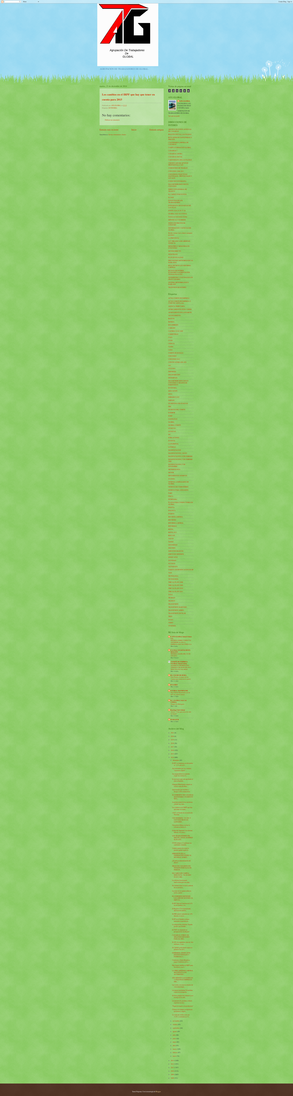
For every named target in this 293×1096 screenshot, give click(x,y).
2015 (172, 754)
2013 (172, 1060)
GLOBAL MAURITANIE (179, 691)
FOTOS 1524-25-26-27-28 (177, 210)
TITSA (170, 594)
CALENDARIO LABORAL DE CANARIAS (178, 143)
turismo (170, 619)
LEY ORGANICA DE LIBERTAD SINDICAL (179, 242)
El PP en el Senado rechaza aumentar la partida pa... (180, 920)
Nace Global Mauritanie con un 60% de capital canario (180, 693)
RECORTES (172, 520)
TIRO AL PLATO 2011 (175, 591)
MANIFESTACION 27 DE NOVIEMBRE (176, 465)
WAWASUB (175, 719)
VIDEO (170, 623)
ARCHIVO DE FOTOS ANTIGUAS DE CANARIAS (179, 130)
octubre (175, 1024)
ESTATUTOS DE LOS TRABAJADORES (175, 201)
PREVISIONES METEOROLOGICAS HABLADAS (180, 261)
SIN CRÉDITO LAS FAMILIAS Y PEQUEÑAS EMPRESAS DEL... (182, 980)
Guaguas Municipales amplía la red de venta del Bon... (182, 785)
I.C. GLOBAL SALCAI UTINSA (178, 701)
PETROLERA (172, 499)
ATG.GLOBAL (185, 101)
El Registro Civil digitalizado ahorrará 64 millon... (181, 910)
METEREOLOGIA (174, 469)
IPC (169, 434)
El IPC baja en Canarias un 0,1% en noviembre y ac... (182, 904)
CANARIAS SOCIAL (175, 157)
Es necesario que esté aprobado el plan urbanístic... (182, 780)
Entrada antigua (156, 129)
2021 (172, 733)
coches (170, 350)
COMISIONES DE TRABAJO (178, 168)
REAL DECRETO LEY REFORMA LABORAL (179, 266)
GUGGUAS (172, 431)
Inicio (134, 129)
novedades (171, 479)
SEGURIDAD (172, 545)
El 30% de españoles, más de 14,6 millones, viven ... (182, 943)
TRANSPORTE (173, 604)
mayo (174, 1042)
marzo (175, 1049)
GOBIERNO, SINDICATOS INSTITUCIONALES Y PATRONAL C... (181, 955)
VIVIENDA (172, 626)
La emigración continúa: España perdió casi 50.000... (182, 925)
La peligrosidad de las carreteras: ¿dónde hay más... (182, 803)
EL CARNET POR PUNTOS (177, 194)
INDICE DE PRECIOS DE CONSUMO (176, 224)
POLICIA (171, 507)
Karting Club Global (178, 710)
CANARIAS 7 (173, 150)
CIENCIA (171, 343)
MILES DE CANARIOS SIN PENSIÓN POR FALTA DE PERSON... (181, 868)
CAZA (170, 337)
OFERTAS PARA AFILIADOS (178, 490)
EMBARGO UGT (173, 397)
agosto (175, 1031)
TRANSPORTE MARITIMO (177, 607)
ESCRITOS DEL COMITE (176, 409)
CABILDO (171, 328)
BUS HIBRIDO (173, 325)
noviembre (176, 1021)
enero (175, 1056)
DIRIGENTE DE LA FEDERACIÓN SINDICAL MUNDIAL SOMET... (181, 855)
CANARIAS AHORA (175, 154)
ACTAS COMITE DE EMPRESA (178, 298)
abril (174, 1045)
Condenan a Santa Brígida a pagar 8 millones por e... (181, 961)
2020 (172, 736)
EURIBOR (171, 413)
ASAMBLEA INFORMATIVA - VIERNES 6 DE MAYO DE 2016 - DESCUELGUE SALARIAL (181, 667)
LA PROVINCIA (173, 238)
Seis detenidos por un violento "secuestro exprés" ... (181, 769)
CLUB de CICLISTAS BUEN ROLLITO (180, 651)
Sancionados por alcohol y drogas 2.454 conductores (181, 790)
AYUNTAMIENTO (174, 315)
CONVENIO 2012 (174, 359)
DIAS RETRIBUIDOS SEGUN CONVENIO (178, 185)
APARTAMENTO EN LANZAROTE (180, 312)
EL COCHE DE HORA (179, 675)
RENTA (170, 529)
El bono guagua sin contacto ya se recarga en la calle (182, 996)
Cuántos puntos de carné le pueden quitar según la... (180, 849)
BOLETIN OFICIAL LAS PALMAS (179, 134)
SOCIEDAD (172, 560)
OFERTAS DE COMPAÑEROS (178, 487)
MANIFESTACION (174, 450)
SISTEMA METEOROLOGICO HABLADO (178, 283)
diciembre (176, 760)
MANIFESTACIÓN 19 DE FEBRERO (180, 456)
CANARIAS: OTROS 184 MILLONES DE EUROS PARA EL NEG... (181, 937)
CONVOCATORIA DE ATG (177, 362)
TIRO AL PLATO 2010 (175, 588)
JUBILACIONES (173, 437)
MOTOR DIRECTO (174, 251)
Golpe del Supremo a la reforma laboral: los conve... (182, 831)
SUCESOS (171, 563)
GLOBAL (171, 422)
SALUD (171, 538)
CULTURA (171, 368)
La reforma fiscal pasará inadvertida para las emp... (181, 881)
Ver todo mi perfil (174, 116)
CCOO (170, 340)
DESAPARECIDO (174, 375)
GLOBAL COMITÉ (174, 425)
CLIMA (170, 346)
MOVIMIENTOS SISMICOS (177, 475)
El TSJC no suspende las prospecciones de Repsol (180, 931)
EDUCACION (172, 391)
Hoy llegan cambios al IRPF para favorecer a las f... (182, 966)
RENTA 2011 (172, 532)
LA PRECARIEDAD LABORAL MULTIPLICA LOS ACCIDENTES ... (182, 972)
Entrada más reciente (109, 129)
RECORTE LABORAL (175, 517)
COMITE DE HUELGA (175, 353)
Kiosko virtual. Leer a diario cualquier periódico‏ (180, 234)
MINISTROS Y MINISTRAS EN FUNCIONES (179, 247)
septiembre (176, 1028)
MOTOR (171, 472)
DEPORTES (172, 371)
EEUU (170, 394)
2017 (172, 747)
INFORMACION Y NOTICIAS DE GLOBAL (179, 229)
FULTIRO (174, 685)
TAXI (170, 573)
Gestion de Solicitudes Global (177, 217)
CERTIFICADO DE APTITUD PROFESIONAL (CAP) (178, 164)
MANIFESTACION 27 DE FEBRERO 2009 (180, 460)
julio (174, 1035)
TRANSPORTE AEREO (176, 610)
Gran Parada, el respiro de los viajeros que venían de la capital (181, 678)
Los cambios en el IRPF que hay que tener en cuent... (182, 808)
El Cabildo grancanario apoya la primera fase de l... (182, 948)
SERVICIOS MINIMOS (176, 554)
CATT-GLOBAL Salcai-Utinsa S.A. (181, 637)
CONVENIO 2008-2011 (176, 171)
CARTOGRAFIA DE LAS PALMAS (180, 160)
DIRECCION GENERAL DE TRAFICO (177, 190)
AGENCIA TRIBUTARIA (176, 306)
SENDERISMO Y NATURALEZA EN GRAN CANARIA (180, 278)
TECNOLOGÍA (173, 579)
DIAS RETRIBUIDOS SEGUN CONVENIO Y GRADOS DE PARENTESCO (178, 383)
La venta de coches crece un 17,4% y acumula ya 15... (181, 1016)
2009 (172, 1074)
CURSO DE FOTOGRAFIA (177, 181)
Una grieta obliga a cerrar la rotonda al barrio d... (181, 826)
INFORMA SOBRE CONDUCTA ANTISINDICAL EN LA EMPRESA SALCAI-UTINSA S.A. (181, 642)
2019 (172, 740)
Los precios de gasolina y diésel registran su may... (182, 1002)
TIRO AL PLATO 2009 (175, 585)
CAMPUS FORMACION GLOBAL (179, 147)
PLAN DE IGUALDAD (175, 257)
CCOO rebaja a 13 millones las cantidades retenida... (182, 844)
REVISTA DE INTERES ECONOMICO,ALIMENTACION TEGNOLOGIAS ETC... (179, 272)
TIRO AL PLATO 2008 (175, 582)
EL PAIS (171, 197)
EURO (170, 416)
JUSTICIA (171, 441)
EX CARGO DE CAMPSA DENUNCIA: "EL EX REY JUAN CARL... (181, 875)
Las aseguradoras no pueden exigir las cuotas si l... (181, 775)
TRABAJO (171, 598)
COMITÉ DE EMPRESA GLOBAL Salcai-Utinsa (179, 663)
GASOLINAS (172, 419)
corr (169, 365)
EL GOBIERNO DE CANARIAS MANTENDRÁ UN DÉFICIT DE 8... (182, 797)
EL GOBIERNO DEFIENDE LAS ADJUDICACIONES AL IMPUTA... (182, 898)
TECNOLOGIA (173, 576)
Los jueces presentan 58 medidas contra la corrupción (182, 991)
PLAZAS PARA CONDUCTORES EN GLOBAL (180, 503)
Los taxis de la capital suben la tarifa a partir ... (181, 892)
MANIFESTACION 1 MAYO (177, 453)
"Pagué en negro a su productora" (182, 1006)
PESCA (170, 496)
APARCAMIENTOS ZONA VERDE (180, 309)
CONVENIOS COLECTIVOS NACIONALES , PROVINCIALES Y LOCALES (180, 176)
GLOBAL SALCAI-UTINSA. (177, 214)
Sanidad (170, 542)
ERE (169, 406)
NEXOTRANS (173, 254)
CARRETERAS (173, 334)
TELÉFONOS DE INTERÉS (177, 287)
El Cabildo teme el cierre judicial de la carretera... (182, 886)
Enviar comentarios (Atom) (117, 134)
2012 (172, 1064)
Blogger (158, 1091)
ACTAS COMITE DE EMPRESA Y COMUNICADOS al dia (179, 302)
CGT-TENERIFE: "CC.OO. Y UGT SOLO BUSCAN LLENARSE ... (181, 820)
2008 (172, 1078)
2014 (172, 757)
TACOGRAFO (173, 566)
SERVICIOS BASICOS (175, 551)
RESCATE (171, 535)
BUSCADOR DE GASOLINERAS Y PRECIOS (180, 138)
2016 (172, 750)
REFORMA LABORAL (175, 523)
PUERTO (171, 514)
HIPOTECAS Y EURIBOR (177, 220)
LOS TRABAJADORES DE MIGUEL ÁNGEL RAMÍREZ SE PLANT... (182, 838)
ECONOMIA (113, 108)
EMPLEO (171, 400)
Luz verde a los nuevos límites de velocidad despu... (182, 986)
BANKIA (171, 322)
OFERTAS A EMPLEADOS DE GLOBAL (178, 483)
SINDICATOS (173, 557)
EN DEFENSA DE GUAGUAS (178, 403)
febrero (175, 1052)
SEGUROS (171, 548)
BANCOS (171, 318)
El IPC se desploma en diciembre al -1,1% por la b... (182, 764)
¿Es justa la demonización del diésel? (181, 862)
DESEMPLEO (172, 378)
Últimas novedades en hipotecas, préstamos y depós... (182, 1010)
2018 (172, 743)
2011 (172, 1067)
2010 (172, 1071)
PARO (170, 493)
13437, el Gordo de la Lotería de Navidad (182, 814)
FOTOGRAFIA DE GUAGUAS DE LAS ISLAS (179, 206)
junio (174, 1038)
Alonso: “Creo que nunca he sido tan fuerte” (181, 713)
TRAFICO (171, 601)
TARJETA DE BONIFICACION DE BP (180, 570)
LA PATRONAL (173, 444)
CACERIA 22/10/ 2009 (175, 331)
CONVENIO (172, 356)
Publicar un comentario (112, 120)
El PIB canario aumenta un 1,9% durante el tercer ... (182, 915)
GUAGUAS (172, 428)
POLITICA (171, 510)
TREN (170, 616)
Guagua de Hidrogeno (177, 704)
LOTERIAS (172, 447)
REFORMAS (172, 526)
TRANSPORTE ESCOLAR (177, 613)
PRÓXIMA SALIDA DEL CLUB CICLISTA (180, 655)
